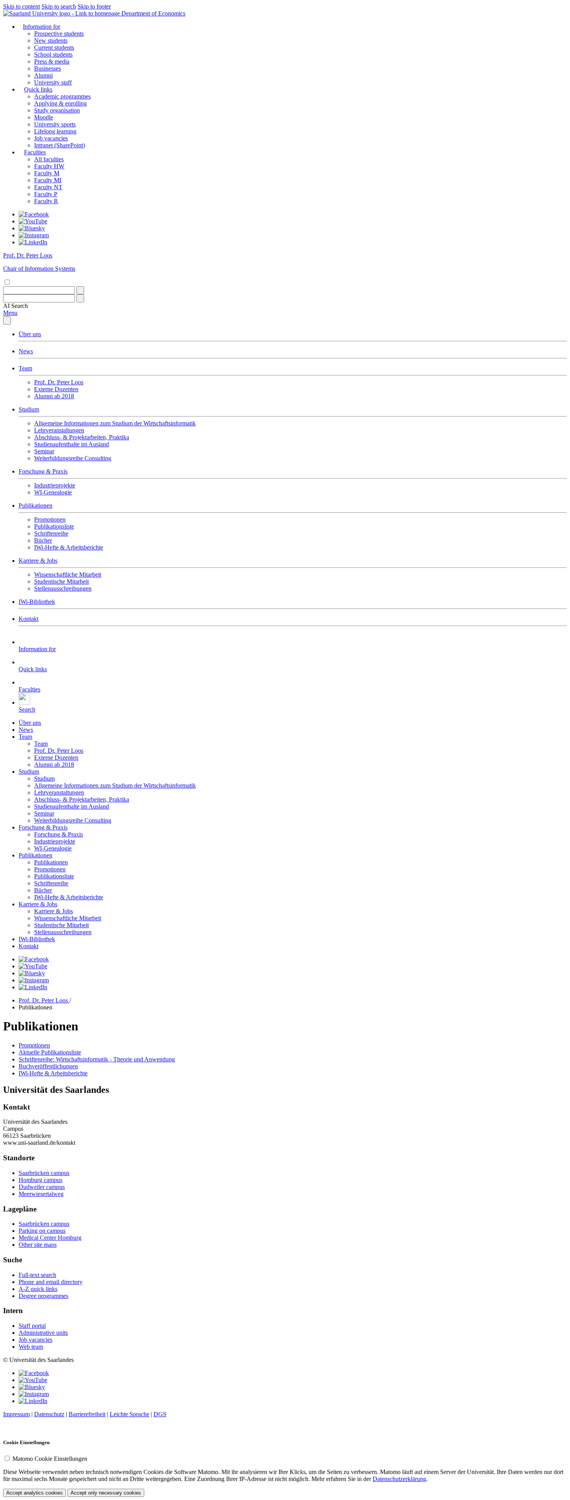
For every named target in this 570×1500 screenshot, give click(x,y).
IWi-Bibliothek (37, 601)
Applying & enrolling (60, 103)
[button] (15, 305)
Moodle (43, 117)
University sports (55, 124)
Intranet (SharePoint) (59, 145)
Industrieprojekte (54, 485)
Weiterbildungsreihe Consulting (72, 458)
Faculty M (46, 173)
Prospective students (59, 33)
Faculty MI (47, 180)
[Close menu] (7, 320)
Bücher (43, 540)
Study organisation (57, 110)
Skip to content (21, 6)
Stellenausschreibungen (63, 588)
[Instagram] (34, 235)
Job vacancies (51, 138)
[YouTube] (33, 221)
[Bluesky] (32, 228)
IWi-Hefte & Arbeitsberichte (68, 547)
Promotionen (50, 519)
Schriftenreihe (51, 533)
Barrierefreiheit (87, 1414)
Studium (29, 409)
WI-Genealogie (53, 492)
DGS (160, 1414)
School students (53, 54)
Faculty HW (49, 166)
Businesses (47, 68)
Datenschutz (49, 1414)
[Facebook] (34, 214)
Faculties (35, 152)
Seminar (44, 451)
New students (50, 40)
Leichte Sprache (129, 1414)
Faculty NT (48, 187)
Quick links (38, 89)
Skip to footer (94, 6)
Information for (41, 26)
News (26, 351)
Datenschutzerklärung (399, 1479)
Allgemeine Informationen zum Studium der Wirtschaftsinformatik (115, 423)
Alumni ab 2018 (54, 396)
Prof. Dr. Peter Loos (58, 382)
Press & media (51, 61)
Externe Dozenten (56, 389)
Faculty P (45, 194)
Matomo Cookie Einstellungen (49, 1458)
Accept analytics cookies (34, 1493)
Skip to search (58, 6)
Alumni (43, 75)
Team (25, 368)
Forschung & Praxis (43, 471)
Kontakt (28, 618)
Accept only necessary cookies (106, 1493)
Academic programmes (62, 96)
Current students (54, 47)
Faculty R (46, 201)
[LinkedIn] (33, 242)
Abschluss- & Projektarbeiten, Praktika (81, 437)
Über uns (30, 334)
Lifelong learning (55, 131)
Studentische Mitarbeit (61, 581)
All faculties (49, 159)
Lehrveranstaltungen (59, 430)
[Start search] (80, 290)
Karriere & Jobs (38, 560)
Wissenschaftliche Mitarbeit (67, 574)
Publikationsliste (54, 526)
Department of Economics (153, 13)
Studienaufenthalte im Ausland (71, 444)
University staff (53, 82)
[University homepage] (62, 13)
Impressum (16, 1414)
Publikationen (35, 505)
